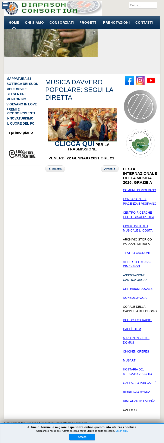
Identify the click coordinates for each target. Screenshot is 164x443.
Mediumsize (16, 89)
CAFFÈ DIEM (132, 329)
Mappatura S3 (18, 78)
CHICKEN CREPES (136, 351)
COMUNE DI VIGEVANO (139, 190)
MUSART (129, 360)
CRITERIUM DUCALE (137, 288)
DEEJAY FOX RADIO (137, 320)
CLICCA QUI (74, 143)
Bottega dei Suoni (22, 84)
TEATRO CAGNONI (136, 253)
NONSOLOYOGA (134, 297)
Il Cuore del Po (20, 123)
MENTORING (16, 99)
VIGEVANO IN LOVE (21, 104)
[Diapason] (53, 8)
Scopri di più (122, 431)
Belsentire (16, 94)
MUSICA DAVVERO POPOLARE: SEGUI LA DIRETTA (79, 90)
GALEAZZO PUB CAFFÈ (140, 383)
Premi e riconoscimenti (20, 111)
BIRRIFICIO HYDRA (137, 391)
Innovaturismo (20, 118)
